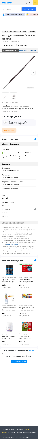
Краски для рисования (9, 277)
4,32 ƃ (21, 285)
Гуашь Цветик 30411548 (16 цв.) (25, 337)
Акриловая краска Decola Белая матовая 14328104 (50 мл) (8, 337)
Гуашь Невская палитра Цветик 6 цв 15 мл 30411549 (26, 280)
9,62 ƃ (4, 313)
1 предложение (7, 287)
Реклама (27, 429)
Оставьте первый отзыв (11, 102)
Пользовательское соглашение (26, 432)
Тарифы (4, 432)
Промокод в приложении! (13, 14)
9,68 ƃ (4, 285)
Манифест (11, 432)
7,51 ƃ (4, 342)
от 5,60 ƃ (22, 313)
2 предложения (24, 316)
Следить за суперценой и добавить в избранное (18, 123)
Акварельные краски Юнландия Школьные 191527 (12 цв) (27, 309)
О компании (6, 429)
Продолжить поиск (19, 361)
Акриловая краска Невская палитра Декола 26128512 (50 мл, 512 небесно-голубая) (9, 280)
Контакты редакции (17, 429)
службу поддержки (12, 245)
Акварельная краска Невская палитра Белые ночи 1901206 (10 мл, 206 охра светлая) (9, 309)
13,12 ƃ (22, 342)
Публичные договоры (9, 435)
